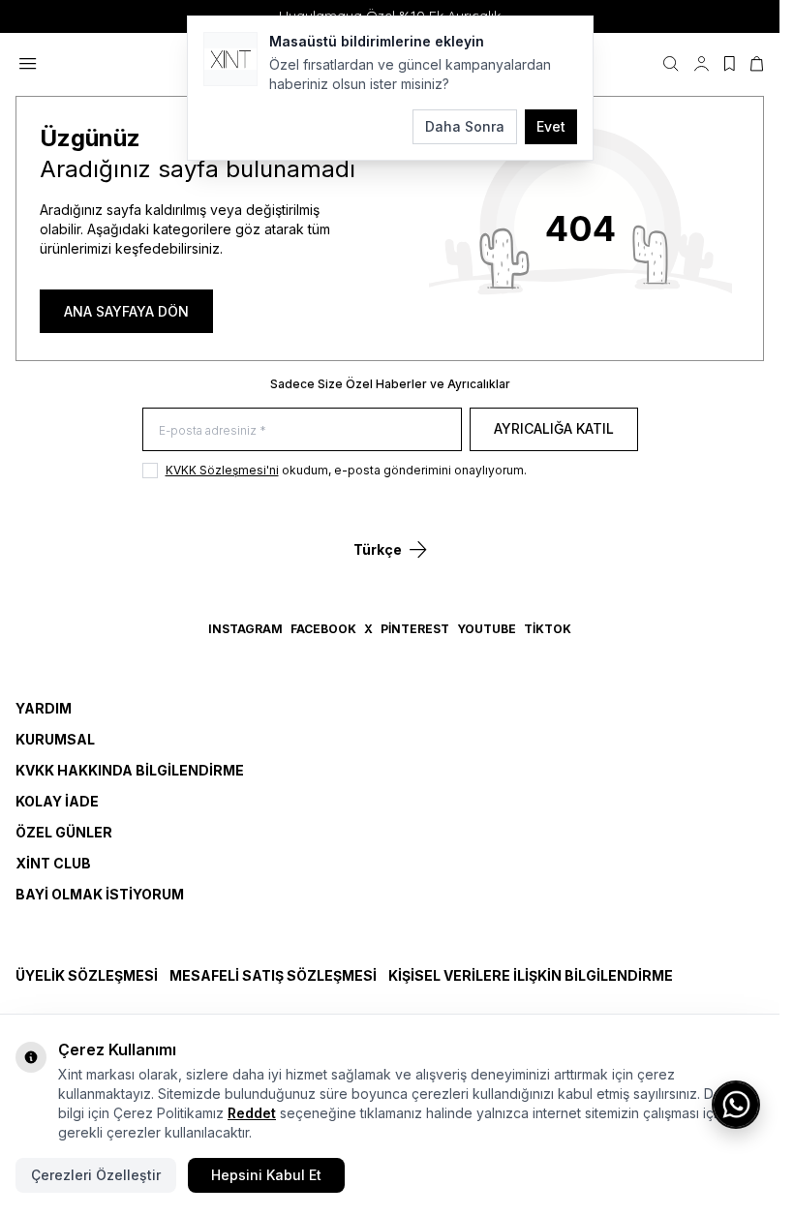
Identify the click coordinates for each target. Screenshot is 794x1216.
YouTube (486, 629)
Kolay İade (57, 801)
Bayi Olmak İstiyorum (99, 894)
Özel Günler (63, 832)
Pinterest (415, 629)
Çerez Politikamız (168, 1113)
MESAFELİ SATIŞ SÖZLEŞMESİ (273, 975)
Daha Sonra (464, 126)
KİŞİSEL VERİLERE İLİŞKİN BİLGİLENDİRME (530, 975)
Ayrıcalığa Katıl (554, 428)
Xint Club (53, 863)
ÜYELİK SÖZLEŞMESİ (86, 975)
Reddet (252, 1113)
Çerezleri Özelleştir (96, 1175)
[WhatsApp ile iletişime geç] (736, 1104)
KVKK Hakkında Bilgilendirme (129, 770)
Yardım (43, 708)
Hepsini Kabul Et (266, 1175)
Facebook (323, 629)
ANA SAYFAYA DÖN (126, 311)
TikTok (547, 629)
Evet (550, 126)
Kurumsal (55, 739)
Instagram (245, 629)
